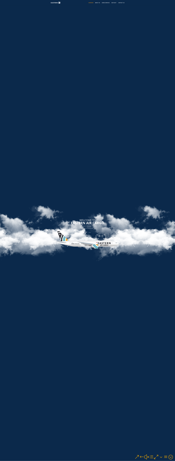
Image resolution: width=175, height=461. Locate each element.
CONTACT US (121, 2)
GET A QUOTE (87, 227)
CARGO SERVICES (106, 2)
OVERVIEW (90, 2)
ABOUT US (97, 2)
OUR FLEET (113, 2)
